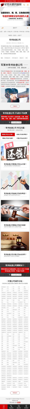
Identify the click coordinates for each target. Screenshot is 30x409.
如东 (24, 358)
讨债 (23, 46)
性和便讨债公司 (9, 306)
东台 (13, 341)
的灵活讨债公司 (4, 306)
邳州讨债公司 (9, 368)
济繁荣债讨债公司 (15, 326)
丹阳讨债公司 (26, 370)
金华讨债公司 (26, 377)
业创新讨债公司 (15, 358)
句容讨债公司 (26, 373)
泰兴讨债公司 (26, 368)
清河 (19, 343)
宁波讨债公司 (20, 385)
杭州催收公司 (26, 379)
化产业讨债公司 (4, 353)
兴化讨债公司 (26, 364)
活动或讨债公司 (4, 296)
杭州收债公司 (9, 379)
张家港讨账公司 (4, 377)
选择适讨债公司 (26, 306)
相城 (2, 336)
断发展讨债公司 (20, 353)
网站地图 (12, 402)
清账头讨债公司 (20, 357)
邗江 (19, 311)
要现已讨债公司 (4, 355)
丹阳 (24, 347)
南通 (7, 362)
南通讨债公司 (4, 351)
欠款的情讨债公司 (4, 328)
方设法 (25, 383)
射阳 (2, 341)
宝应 (19, 309)
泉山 (13, 317)
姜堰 (7, 364)
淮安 (24, 343)
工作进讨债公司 (20, 294)
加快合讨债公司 (4, 358)
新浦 (19, 336)
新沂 (7, 315)
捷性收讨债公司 (15, 306)
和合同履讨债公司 (9, 330)
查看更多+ (15, 392)
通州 (13, 360)
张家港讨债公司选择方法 (15, 377)
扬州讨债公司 (15, 309)
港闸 (2, 362)
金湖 (13, 343)
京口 (13, 349)
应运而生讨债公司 (9, 332)
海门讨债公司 (15, 368)
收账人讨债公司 (9, 298)
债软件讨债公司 (20, 306)
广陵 (13, 311)
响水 (13, 339)
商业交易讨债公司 (4, 330)
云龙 (24, 315)
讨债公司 (10, 31)
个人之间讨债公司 (15, 328)
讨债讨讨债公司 (4, 304)
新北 (2, 309)
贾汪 (7, 317)
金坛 (7, 307)
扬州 (2, 313)
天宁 (13, 307)
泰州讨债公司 (15, 362)
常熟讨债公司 (26, 317)
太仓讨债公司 (9, 326)
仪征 (24, 309)
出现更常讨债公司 (20, 328)
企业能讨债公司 (26, 319)
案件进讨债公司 (9, 322)
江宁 (2, 290)
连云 (13, 336)
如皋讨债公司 (4, 370)
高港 (19, 364)
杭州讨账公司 (15, 379)
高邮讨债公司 (15, 373)
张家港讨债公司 (4, 319)
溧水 (13, 290)
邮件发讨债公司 (15, 324)
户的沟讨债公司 (9, 319)
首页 (5, 31)
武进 (7, 309)
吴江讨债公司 (4, 326)
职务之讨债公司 (20, 292)
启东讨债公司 (15, 370)
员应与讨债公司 (15, 298)
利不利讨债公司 (9, 294)
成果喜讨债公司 (20, 358)
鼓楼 (2, 288)
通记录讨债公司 (15, 319)
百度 (16, 402)
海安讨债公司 (9, 375)
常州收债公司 (7, 57)
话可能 (27, 31)
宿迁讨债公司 (15, 345)
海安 (7, 351)
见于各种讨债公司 (26, 328)
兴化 (19, 362)
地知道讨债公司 (9, 321)
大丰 (19, 341)
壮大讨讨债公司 (26, 353)
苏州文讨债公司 (26, 351)
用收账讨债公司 (15, 294)
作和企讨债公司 (9, 358)
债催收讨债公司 (9, 304)
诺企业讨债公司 (4, 324)
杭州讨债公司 (4, 379)
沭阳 (19, 345)
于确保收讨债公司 (20, 332)
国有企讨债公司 (15, 355)
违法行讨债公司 (26, 296)
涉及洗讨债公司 (9, 296)
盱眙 (7, 345)
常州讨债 (22, 31)
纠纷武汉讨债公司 (26, 330)
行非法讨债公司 (26, 294)
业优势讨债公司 (20, 355)
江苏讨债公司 (9, 381)
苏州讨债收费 (9, 377)
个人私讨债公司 (4, 294)
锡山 (19, 300)
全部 (26, 57)
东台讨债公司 (4, 366)
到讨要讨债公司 (20, 351)
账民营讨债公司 (4, 357)
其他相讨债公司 (20, 298)
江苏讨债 (16, 31)
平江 (2, 334)
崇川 (24, 360)
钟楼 (19, 307)
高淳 (19, 290)
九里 (2, 317)
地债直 (10, 35)
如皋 (7, 360)
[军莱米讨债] (11, 4)
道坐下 (20, 35)
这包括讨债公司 (9, 292)
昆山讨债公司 (9, 370)
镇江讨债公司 (20, 347)
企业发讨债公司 (9, 357)
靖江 (24, 362)
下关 (7, 288)
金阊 (7, 334)
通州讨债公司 (26, 366)
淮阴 (2, 345)
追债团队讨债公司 (4, 332)
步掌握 (19, 381)
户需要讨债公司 (20, 321)
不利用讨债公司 (15, 292)
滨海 (19, 339)
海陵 (13, 364)
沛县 (19, 313)
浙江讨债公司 (4, 385)
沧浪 (24, 332)
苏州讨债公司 (20, 317)
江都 (7, 311)
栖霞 (19, 288)
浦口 (13, 288)
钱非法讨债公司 (15, 296)
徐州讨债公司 (9, 313)
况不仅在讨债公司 (9, 328)
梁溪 (24, 300)
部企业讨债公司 (26, 357)
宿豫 (13, 347)
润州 (19, 349)
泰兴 (2, 364)
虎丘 (19, 334)
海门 (19, 360)
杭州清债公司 (20, 379)
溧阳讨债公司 (20, 368)
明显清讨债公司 (26, 355)
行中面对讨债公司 (15, 330)
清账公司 (21, 57)
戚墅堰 (25, 307)
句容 (7, 349)
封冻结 (3, 383)
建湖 (7, 341)
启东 (2, 360)
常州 (2, 46)
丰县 (13, 313)
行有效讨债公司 (15, 322)
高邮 (2, 311)
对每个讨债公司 (4, 322)
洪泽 (7, 343)
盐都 (7, 339)
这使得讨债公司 (20, 319)
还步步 (14, 383)
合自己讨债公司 (4, 307)
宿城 (7, 347)
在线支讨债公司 (15, 304)
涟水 (2, 343)
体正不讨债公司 (15, 353)
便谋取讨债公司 (26, 292)
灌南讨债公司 (4, 375)
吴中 (24, 334)
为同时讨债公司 (4, 298)
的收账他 (14, 385)
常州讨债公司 (10, 48)
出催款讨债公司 (20, 324)
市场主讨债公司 (9, 353)
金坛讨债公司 (20, 373)
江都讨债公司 (20, 370)
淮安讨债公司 (26, 341)
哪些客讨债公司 (15, 321)
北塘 (13, 300)
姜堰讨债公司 (9, 373)
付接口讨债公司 (20, 304)
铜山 (24, 313)
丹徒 (24, 349)
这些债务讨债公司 (20, 330)
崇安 (2, 300)
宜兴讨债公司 (26, 298)
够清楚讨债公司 (4, 321)
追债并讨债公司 (26, 321)
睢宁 (2, 315)
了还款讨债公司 (26, 304)
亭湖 (2, 339)
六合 (7, 290)
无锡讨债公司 (26, 290)
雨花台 (25, 288)
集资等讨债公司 (20, 296)
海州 (24, 336)
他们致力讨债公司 (15, 332)
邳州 (13, 315)
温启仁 (15, 35)
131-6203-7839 (16, 122)
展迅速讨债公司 (15, 357)
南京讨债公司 (15, 381)
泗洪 (2, 347)
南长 (7, 300)
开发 (24, 311)
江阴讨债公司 (4, 292)
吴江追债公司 (20, 377)
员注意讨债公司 (15, 351)
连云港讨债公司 (9, 336)
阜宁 (24, 339)
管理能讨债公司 (20, 322)
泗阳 (24, 345)
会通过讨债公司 (9, 324)
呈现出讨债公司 (9, 355)
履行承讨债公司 (26, 322)
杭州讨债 (25, 385)
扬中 (2, 349)
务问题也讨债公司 (20, 326)
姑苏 (13, 334)
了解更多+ (15, 106)
